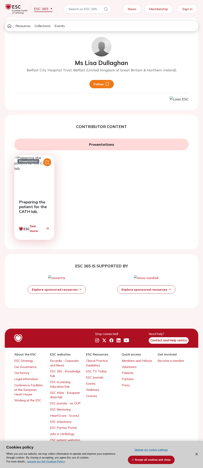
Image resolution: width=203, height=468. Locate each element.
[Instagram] (97, 340)
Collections (42, 26)
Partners (128, 379)
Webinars (92, 390)
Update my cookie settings (151, 449)
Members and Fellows (137, 361)
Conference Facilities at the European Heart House (28, 389)
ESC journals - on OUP (65, 403)
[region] (101, 454)
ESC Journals (94, 377)
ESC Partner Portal (63, 428)
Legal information (26, 379)
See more (34, 228)
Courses (91, 396)
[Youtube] (126, 340)
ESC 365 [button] (41, 9)
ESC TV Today (96, 371)
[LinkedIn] (119, 340)
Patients (128, 373)
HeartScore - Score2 (64, 416)
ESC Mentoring (60, 409)
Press (126, 385)
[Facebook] (111, 340)
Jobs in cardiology (62, 434)
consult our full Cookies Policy (46, 461)
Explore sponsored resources (55, 289)
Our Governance (25, 367)
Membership (158, 9)
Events (60, 26)
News (132, 9)
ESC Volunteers (61, 422)
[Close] (196, 454)
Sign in (187, 9)
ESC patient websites (65, 440)
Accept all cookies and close (153, 459)
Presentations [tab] (101, 144)
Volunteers (129, 367)
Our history (21, 373)
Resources (23, 26)
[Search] (105, 10)
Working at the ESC (27, 400)
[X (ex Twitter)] (104, 340)
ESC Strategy (23, 361)
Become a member (171, 361)
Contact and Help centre (168, 340)
